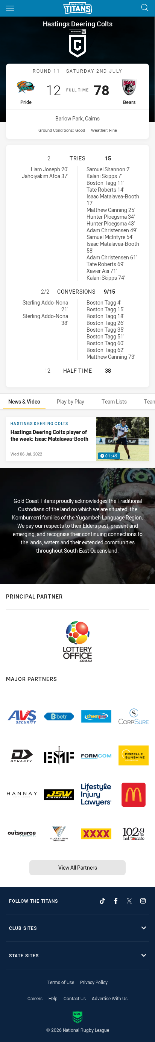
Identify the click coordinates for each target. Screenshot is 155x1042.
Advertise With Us (110, 998)
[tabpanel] (77, 439)
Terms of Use (60, 982)
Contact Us (75, 998)
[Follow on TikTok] (102, 901)
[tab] (24, 401)
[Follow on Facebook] (116, 901)
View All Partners (77, 867)
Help (53, 998)
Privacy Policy (94, 982)
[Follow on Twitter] (129, 901)
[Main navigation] (10, 8)
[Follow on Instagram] (143, 901)
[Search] (145, 8)
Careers (35, 998)
